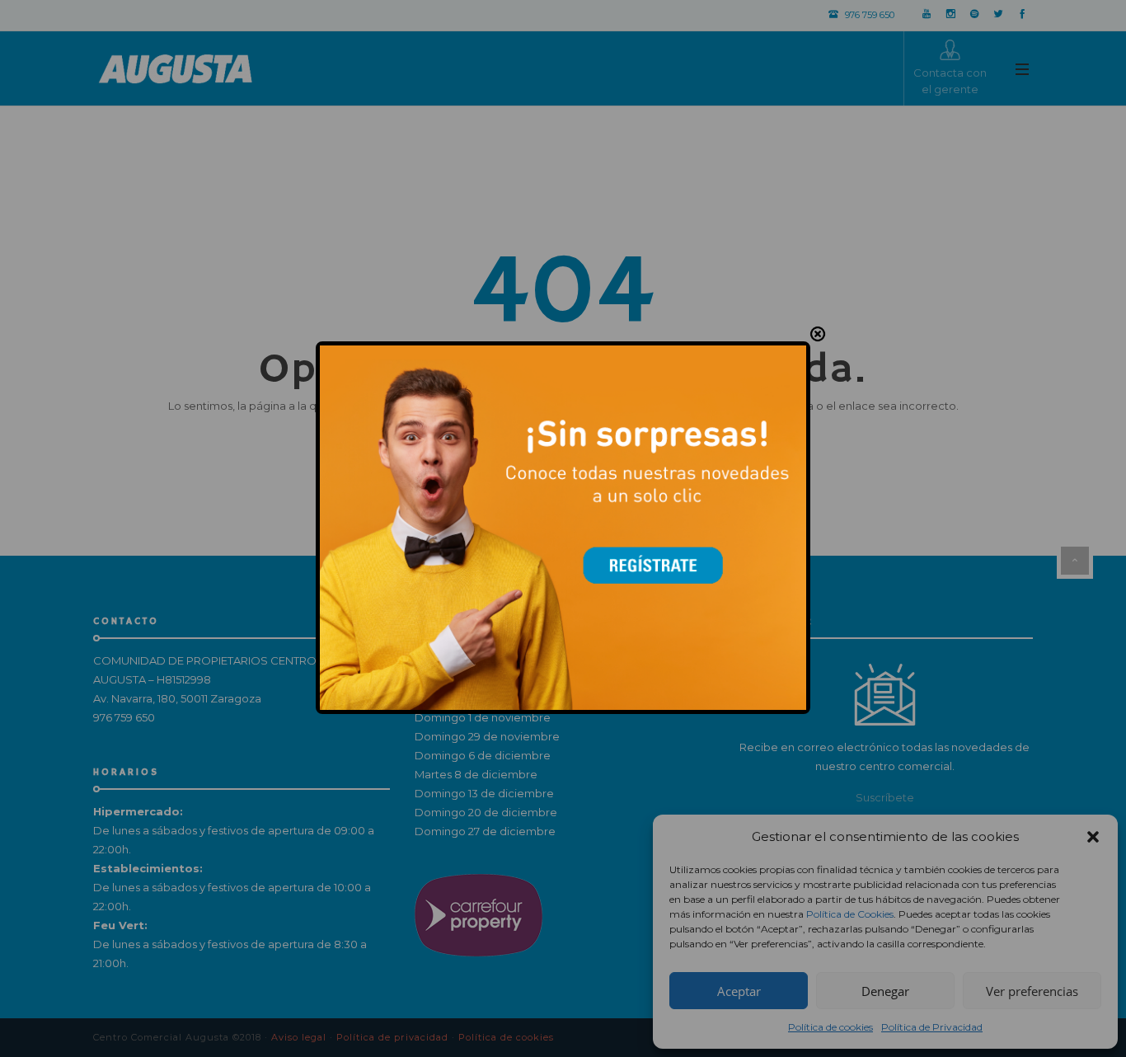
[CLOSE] (817, 334)
